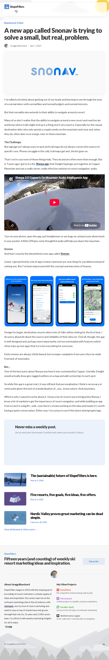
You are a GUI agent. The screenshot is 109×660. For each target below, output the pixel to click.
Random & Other (14, 22)
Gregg (8, 626)
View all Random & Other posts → (20, 529)
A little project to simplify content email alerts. (77, 600)
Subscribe (94, 561)
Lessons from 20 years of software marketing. (77, 608)
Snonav (65, 253)
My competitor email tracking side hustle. (75, 591)
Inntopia (9, 606)
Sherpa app (42, 163)
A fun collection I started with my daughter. (76, 617)
